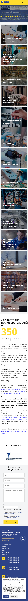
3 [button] (6, 16)
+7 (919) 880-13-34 (13, 567)
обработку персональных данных (12, 516)
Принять (6, 596)
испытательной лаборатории (10, 389)
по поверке (21, 391)
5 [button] (10, 16)
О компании (6, 544)
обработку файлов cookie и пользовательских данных (11, 581)
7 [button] (15, 16)
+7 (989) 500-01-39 (13, 569)
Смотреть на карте (8, 538)
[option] (14, 456)
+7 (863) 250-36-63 (13, 560)
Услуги (4, 546)
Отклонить (13, 596)
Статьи (4, 554)
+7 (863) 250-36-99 (13, 558)
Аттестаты (5, 548)
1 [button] (1, 16)
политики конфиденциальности (13, 512)
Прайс (4, 550)
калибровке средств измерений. (11, 393)
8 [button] (17, 16)
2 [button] (3, 16)
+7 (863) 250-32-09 (13, 562)
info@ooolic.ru (6, 540)
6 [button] (12, 16)
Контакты (5, 552)
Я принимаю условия (13, 512)
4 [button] (8, 16)
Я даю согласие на (12, 516)
